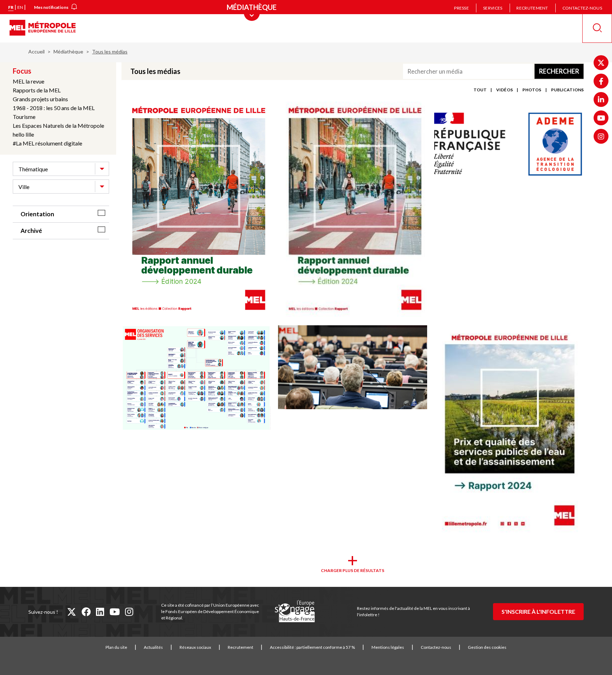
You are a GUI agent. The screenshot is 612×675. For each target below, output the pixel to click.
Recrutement (532, 8)
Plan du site (116, 647)
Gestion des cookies (487, 647)
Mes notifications (51, 7)
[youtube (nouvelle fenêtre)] (114, 611)
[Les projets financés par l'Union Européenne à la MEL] (294, 611)
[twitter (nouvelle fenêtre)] (71, 611)
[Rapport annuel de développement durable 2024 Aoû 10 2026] (352, 210)
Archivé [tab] (31, 230)
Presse (461, 8)
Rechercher (559, 71)
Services (492, 8)
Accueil (36, 51)
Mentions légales (388, 647)
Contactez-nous (582, 8)
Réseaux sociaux (195, 647)
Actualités (153, 647)
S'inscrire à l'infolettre (538, 611)
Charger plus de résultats (352, 570)
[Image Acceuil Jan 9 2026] (352, 367)
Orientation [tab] (37, 214)
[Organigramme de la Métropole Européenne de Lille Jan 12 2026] (196, 378)
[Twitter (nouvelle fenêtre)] (601, 62)
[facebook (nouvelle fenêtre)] (86, 611)
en (20, 7)
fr (10, 7)
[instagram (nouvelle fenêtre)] (129, 611)
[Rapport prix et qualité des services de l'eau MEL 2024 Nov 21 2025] (509, 431)
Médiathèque (68, 51)
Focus (22, 71)
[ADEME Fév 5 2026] (509, 144)
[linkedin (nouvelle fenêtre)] (100, 611)
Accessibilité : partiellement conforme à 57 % (312, 647)
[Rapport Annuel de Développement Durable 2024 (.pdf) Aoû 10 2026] (196, 210)
